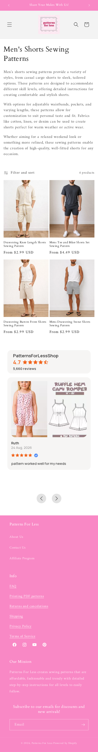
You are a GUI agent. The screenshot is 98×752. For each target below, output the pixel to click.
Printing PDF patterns (27, 596)
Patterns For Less (42, 743)
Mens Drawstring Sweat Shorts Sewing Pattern (69, 323)
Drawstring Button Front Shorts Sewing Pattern (25, 323)
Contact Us (18, 548)
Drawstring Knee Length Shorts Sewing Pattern (25, 244)
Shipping (16, 616)
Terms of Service (22, 636)
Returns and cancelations (29, 606)
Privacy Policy (20, 626)
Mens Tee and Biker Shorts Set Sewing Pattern (69, 244)
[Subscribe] (83, 724)
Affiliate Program (22, 558)
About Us (16, 537)
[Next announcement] (89, 5)
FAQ (13, 586)
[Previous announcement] (9, 5)
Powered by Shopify (65, 743)
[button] (9, 24)
